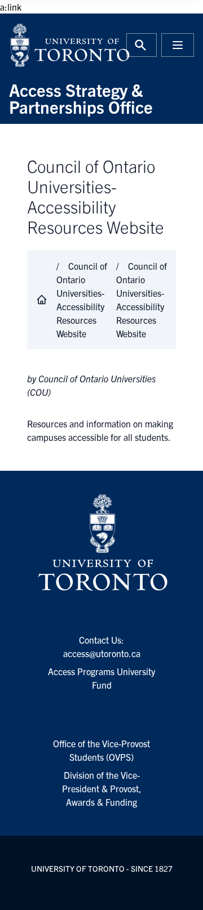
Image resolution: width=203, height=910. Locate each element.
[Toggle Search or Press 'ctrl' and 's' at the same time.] (141, 45)
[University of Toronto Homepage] (101, 543)
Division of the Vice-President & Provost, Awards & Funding (102, 788)
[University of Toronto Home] (52, 45)
